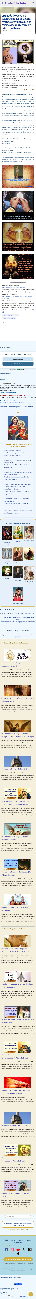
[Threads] (30, 1249)
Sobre (13, 1240)
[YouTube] (18, 1249)
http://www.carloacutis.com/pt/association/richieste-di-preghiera (18, 636)
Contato (28, 1240)
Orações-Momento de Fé (10, 315)
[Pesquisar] (33, 3)
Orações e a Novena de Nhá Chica (15, 769)
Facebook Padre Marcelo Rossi (13, 403)
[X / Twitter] (24, 1249)
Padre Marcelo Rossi (9, 318)
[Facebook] (6, 1249)
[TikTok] (18, 1253)
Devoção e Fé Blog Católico (15, 3)
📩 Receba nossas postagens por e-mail (18, 1259)
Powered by (13, 369)
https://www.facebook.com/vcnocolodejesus (14, 287)
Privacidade (18, 1242)
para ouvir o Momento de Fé (26, 310)
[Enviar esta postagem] (3, 313)
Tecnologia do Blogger (19, 1296)
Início (6, 1240)
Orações (20, 1240)
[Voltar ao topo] (31, 1294)
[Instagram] (12, 1249)
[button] (3, 35)
